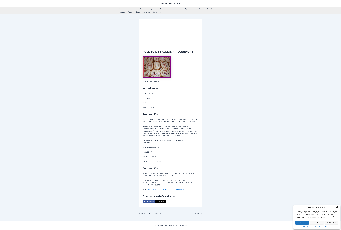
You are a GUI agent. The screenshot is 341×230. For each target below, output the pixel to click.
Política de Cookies (308, 226)
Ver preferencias (331, 222)
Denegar (317, 222)
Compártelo (150, 201)
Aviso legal (328, 226)
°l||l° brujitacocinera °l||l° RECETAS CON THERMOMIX (166, 189)
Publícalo (161, 201)
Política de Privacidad (318, 226)
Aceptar (302, 222)
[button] (337, 207)
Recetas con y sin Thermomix (171, 3)
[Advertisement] (170, 36)
